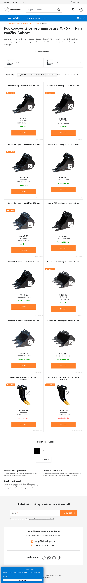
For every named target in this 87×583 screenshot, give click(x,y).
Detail (23, 132)
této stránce (36, 572)
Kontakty (6, 2)
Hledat (59, 10)
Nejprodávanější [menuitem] (37, 75)
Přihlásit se (69, 513)
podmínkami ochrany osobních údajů (41, 519)
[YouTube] (54, 557)
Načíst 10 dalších (45, 442)
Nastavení (5, 576)
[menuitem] (14, 18)
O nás (15, 2)
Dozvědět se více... (42, 51)
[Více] (81, 18)
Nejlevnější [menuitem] (10, 75)
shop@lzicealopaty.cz (45, 541)
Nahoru (45, 460)
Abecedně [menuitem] (51, 75)
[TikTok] (59, 557)
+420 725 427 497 (74, 10)
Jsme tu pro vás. (72, 475)
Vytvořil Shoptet (45, 578)
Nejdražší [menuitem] (22, 75)
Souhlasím (22, 580)
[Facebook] (44, 557)
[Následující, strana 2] (43, 451)
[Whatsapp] (49, 557)
